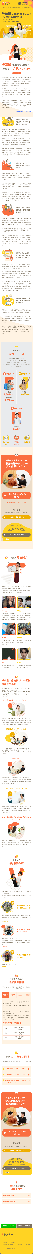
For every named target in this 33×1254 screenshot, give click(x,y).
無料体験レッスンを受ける (9, 1225)
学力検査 (20, 995)
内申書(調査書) (5, 995)
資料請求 (20, 1225)
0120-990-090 (22, 2)
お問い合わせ (28, 1225)
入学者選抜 (13, 995)
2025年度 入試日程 (28, 995)
